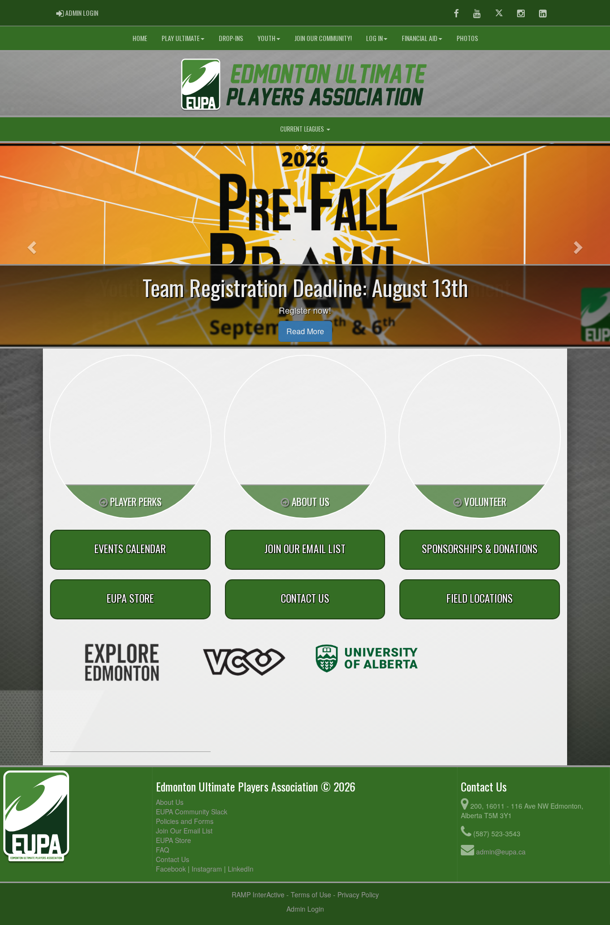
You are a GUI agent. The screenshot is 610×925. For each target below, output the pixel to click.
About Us (169, 802)
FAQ (162, 849)
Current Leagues (302, 129)
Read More (305, 331)
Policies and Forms (185, 821)
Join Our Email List (184, 830)
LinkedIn (241, 869)
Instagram (207, 869)
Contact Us (172, 859)
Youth (266, 38)
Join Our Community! (323, 38)
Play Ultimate (181, 38)
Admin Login (305, 909)
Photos (467, 38)
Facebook (171, 869)
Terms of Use (311, 894)
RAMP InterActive (258, 894)
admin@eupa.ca (501, 851)
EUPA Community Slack (191, 811)
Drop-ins (231, 38)
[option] (122, 662)
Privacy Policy (358, 894)
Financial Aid (419, 38)
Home (139, 38)
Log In (374, 38)
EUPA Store (173, 840)
